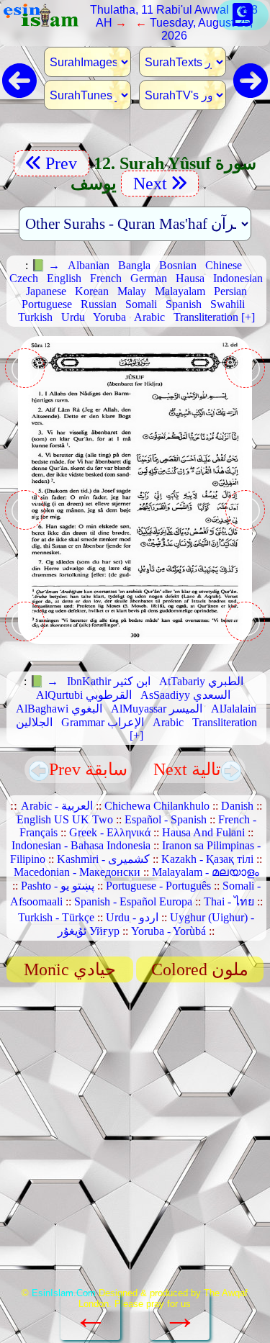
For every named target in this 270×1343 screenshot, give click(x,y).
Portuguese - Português (158, 885)
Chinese (223, 265)
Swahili (227, 304)
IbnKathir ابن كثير (108, 681)
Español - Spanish (166, 819)
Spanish (184, 304)
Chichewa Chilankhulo (157, 806)
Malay (131, 291)
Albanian (88, 265)
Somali (141, 304)
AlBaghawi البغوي (59, 708)
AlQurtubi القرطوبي (84, 695)
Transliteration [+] (214, 317)
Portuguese (47, 304)
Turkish (35, 317)
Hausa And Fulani (203, 832)
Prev (63, 163)
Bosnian (178, 265)
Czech (23, 278)
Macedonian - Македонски (77, 872)
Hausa (190, 278)
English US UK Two (65, 819)
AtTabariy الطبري (201, 681)
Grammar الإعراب (102, 722)
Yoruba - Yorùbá (168, 931)
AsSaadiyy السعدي (185, 695)
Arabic (149, 317)
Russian (99, 304)
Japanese (46, 291)
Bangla (134, 265)
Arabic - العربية (57, 806)
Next (148, 183)
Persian (230, 291)
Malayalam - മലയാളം (205, 872)
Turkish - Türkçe (56, 917)
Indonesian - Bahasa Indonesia (81, 845)
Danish (237, 806)
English (64, 278)
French (106, 278)
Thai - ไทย (229, 901)
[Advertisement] (135, 1140)
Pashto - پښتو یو (57, 885)
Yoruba (109, 317)
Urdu (73, 317)
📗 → (45, 265)
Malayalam (180, 291)
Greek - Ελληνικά (109, 832)
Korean (92, 291)
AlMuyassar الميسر (156, 708)
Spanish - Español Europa (133, 901)
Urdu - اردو (132, 917)
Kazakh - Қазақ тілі (207, 859)
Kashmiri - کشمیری (103, 859)
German (148, 278)
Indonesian (238, 278)
